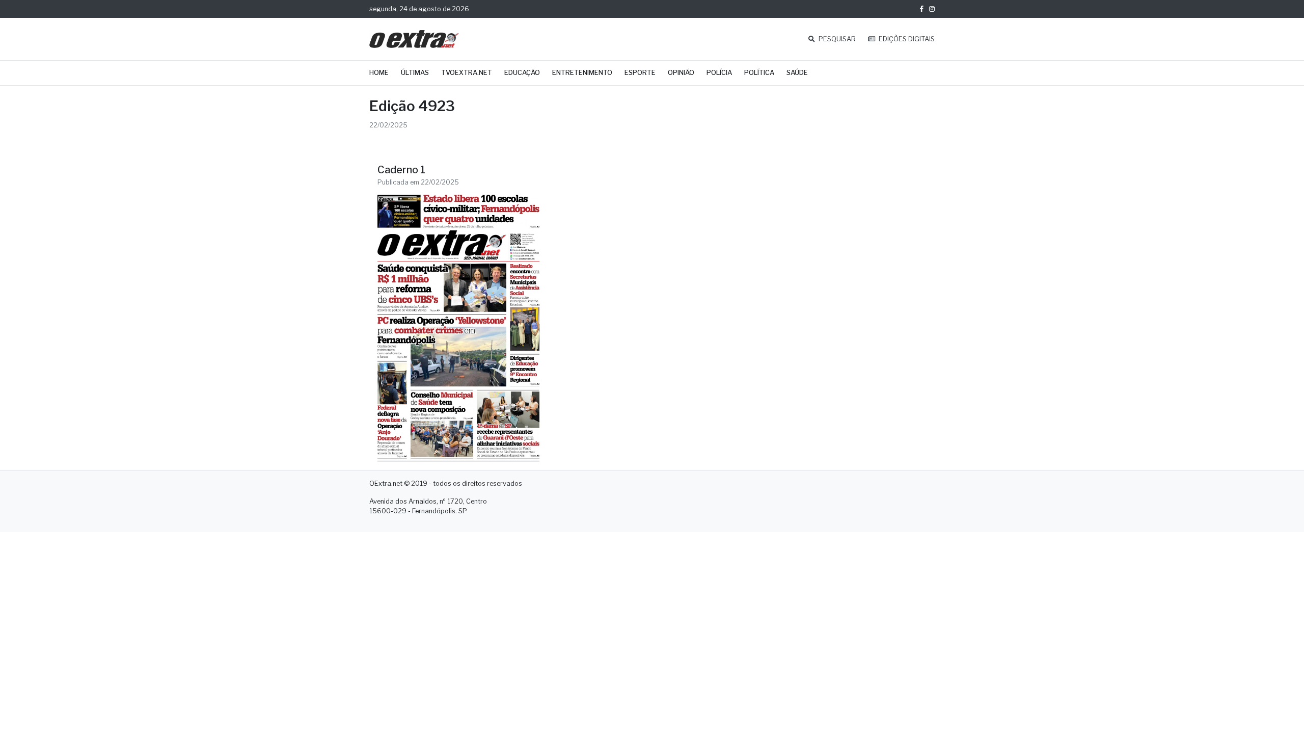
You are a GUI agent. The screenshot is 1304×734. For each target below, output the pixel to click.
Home (379, 72)
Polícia (719, 72)
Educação (522, 72)
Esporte (640, 72)
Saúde (797, 72)
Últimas (415, 72)
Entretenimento (582, 72)
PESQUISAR (836, 39)
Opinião (681, 72)
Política (759, 72)
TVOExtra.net (466, 72)
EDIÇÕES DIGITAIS (906, 39)
